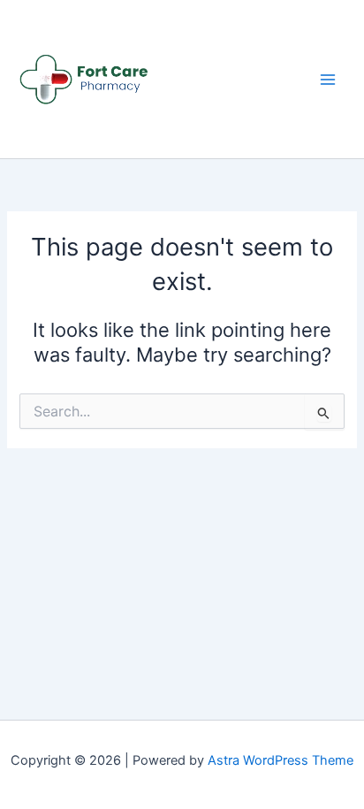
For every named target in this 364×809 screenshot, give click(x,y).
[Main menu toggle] (327, 79)
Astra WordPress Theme (280, 760)
